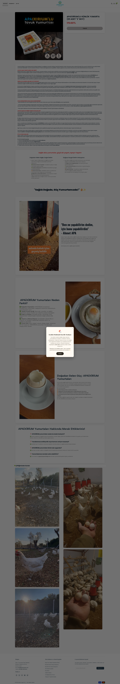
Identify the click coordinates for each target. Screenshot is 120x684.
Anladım (60, 353)
